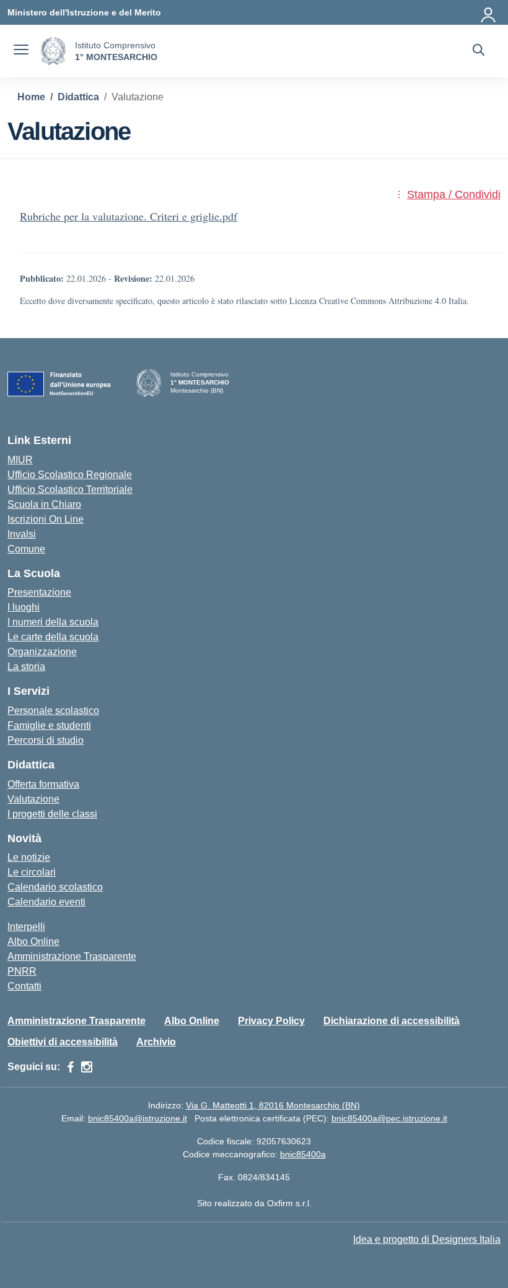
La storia (26, 666)
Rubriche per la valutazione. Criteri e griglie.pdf (128, 216)
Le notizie (28, 857)
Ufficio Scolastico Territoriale (70, 489)
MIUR (20, 460)
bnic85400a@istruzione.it (137, 1118)
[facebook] (70, 1067)
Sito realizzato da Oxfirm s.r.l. (254, 1203)
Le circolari (31, 872)
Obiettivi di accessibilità (62, 1042)
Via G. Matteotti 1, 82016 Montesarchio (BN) (273, 1105)
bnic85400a (303, 1154)
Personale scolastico (53, 710)
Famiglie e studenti (49, 725)
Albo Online (33, 941)
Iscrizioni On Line (45, 519)
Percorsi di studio (45, 740)
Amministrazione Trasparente (71, 956)
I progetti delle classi (52, 814)
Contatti (24, 986)
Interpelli (26, 926)
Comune (26, 549)
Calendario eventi (46, 902)
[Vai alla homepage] (53, 51)
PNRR (22, 971)
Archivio (156, 1042)
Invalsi (21, 534)
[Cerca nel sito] (478, 51)
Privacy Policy (271, 1021)
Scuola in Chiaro (44, 504)
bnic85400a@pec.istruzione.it (389, 1118)
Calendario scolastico (55, 887)
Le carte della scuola (53, 637)
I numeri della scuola (53, 622)
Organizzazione (42, 651)
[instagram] (86, 1067)
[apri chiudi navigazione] (21, 51)
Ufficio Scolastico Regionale (69, 474)
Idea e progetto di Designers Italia (427, 1239)
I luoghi (23, 607)
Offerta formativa (43, 784)
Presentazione (39, 592)
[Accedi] (489, 12)
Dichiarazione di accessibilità (391, 1021)
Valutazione (33, 799)
